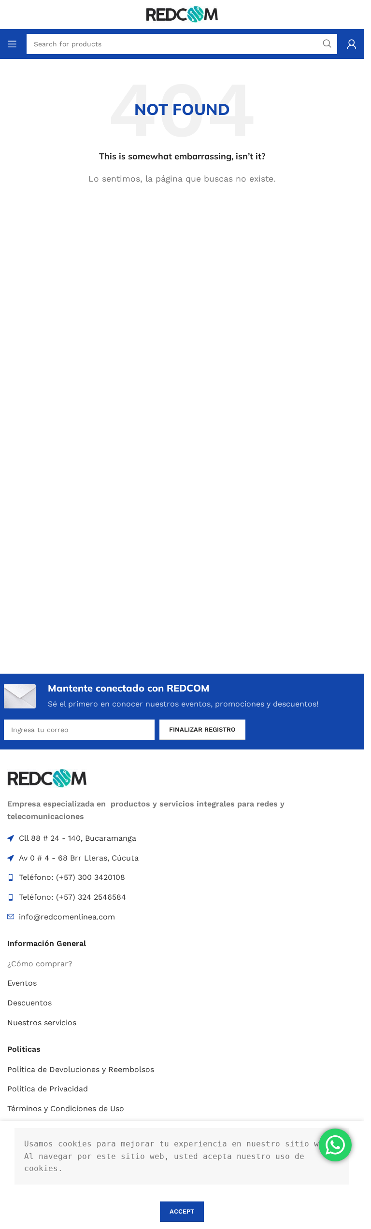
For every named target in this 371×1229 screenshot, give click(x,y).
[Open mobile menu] (12, 44)
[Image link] (46, 777)
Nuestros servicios (41, 1022)
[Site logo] (182, 13)
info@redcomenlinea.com (67, 916)
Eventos (22, 983)
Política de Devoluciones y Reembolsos (80, 1069)
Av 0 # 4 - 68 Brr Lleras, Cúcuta (79, 857)
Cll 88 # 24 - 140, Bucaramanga (77, 838)
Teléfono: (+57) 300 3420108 (72, 877)
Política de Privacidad (47, 1088)
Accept (182, 1211)
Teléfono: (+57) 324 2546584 (72, 897)
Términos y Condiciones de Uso (65, 1108)
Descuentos (29, 1002)
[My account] (351, 44)
